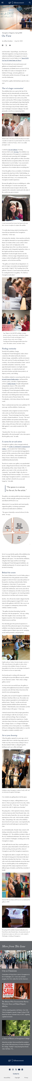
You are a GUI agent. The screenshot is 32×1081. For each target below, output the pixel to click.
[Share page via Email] (10, 45)
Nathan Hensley (11, 384)
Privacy (26, 1077)
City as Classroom (9, 971)
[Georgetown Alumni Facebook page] (10, 1069)
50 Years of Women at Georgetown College (16, 1038)
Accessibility (7, 1077)
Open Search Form (29, 2)
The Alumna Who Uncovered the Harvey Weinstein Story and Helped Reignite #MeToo (15, 1004)
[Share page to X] (6, 45)
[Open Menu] (2, 2)
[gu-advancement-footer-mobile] (16, 2)
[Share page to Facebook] (2, 45)
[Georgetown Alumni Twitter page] (16, 1069)
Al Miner (16, 152)
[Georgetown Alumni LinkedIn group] (22, 1069)
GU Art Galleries (12, 150)
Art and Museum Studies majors (10, 379)
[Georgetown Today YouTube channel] (19, 1069)
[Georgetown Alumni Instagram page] (13, 1069)
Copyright (17, 1077)
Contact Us (16, 1074)
